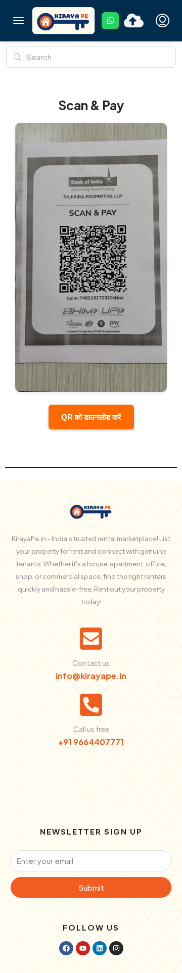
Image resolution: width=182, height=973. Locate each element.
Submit (91, 887)
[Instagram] (116, 948)
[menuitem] (162, 20)
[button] (19, 21)
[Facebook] (66, 948)
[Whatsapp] (110, 20)
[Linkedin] (100, 948)
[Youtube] (83, 948)
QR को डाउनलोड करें (91, 417)
